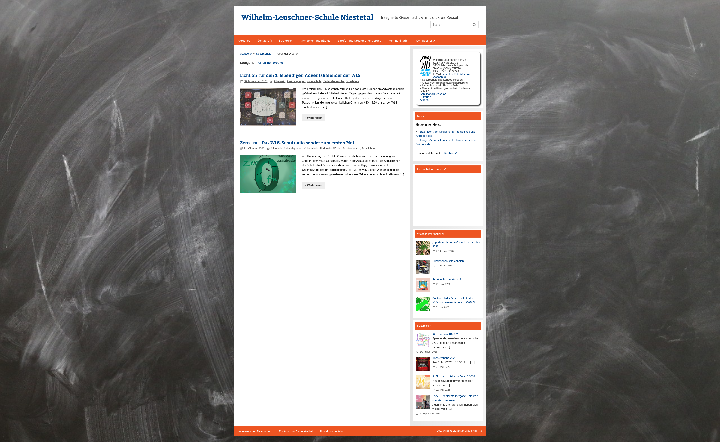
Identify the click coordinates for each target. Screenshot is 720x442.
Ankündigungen (296, 81)
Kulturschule (314, 81)
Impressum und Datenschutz (255, 431)
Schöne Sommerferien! (446, 279)
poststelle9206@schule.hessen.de (452, 75)
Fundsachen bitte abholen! (448, 260)
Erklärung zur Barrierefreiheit (296, 431)
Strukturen (286, 40)
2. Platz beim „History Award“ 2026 (453, 376)
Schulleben (352, 81)
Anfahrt (424, 99)
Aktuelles (244, 40)
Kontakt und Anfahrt (332, 431)
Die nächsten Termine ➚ (431, 169)
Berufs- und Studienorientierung (359, 40)
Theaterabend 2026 (444, 357)
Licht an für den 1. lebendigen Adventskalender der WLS (300, 75)
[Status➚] (426, 96)
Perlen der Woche (333, 81)
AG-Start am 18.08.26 (445, 334)
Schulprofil (264, 40)
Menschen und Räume (316, 40)
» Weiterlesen (313, 117)
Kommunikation (398, 40)
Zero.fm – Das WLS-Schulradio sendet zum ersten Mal (297, 142)
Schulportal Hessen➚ (433, 93)
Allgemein (279, 81)
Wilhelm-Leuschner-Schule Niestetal (308, 17)
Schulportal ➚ (425, 40)
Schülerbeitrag (351, 148)
